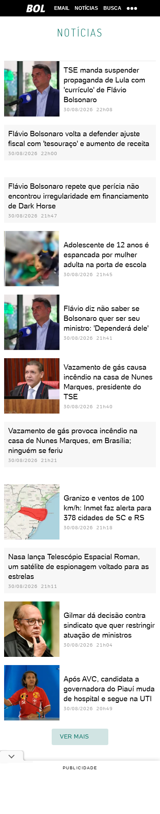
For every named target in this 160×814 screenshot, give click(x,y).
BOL (35, 8)
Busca (112, 8)
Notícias (86, 8)
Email (61, 8)
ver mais (74, 736)
